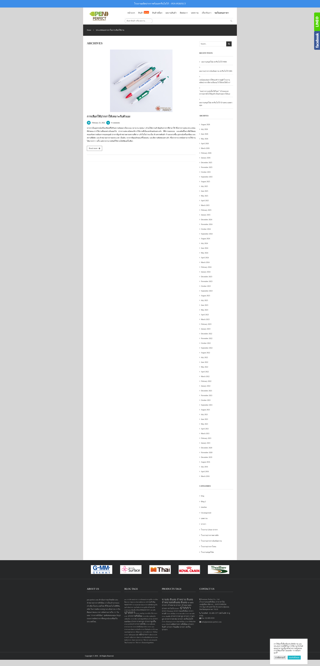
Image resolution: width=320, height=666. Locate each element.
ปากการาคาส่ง (171, 619)
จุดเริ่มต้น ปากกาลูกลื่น (140, 607)
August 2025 (205, 182)
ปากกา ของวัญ (140, 613)
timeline (204, 507)
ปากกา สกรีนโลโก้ (185, 619)
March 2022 (205, 376)
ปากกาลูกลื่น (150, 621)
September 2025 (206, 177)
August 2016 (205, 462)
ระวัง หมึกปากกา (147, 632)
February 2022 (206, 381)
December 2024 (206, 220)
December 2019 (206, 457)
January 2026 (205, 158)
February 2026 (206, 153)
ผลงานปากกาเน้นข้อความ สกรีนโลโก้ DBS (215, 71)
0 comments (115, 123)
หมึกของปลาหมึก (133, 634)
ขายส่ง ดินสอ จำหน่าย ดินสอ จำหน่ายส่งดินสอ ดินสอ (177, 601)
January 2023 (205, 329)
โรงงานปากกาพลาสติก (210, 535)
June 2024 (204, 248)
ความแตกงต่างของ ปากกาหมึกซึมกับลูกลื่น (145, 604)
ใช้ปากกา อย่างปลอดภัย (150, 640)
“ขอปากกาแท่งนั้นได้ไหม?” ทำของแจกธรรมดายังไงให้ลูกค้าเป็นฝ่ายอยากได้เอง (214, 92)
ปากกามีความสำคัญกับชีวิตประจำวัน (141, 619)
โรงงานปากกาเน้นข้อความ (211, 541)
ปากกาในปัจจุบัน (146, 629)
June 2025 (204, 191)
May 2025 (204, 196)
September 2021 (206, 405)
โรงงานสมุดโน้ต (207, 552)
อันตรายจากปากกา (137, 640)
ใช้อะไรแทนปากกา (129, 642)
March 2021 (205, 433)
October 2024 (206, 229)
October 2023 (206, 286)
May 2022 (204, 367)
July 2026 (204, 129)
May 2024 (204, 253)
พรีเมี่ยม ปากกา (187, 624)
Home (89, 30)
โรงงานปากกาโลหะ (208, 547)
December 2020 (206, 448)
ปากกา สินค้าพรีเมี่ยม (178, 621)
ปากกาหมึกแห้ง (150, 624)
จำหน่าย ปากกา (175, 605)
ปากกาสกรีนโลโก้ (129, 624)
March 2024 (205, 262)
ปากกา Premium (167, 611)
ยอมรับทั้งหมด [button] (294, 657)
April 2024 (205, 258)
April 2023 (205, 315)
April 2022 (205, 372)
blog (202, 496)
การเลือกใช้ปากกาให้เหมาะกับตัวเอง (108, 116)
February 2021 (206, 438)
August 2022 (205, 353)
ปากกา (203, 524)
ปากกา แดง (151, 626)
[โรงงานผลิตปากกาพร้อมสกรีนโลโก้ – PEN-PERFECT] (104, 16)
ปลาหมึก (153, 610)
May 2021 (204, 424)
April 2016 (205, 471)
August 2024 (205, 239)
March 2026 (205, 148)
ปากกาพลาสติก (180, 613)
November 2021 (206, 395)
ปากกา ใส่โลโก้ (166, 624)
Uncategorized (206, 513)
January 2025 (205, 215)
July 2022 (204, 357)
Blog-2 (203, 502)
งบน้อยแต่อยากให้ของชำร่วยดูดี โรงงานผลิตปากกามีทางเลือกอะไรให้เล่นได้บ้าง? (214, 81)
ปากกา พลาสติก (190, 613)
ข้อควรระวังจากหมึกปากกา (138, 602)
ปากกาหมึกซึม (140, 624)
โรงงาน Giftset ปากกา (209, 530)
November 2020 (206, 452)
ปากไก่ (153, 629)
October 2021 (206, 400)
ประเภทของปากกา (143, 610)
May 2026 (204, 139)
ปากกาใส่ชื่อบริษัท (190, 621)
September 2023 (206, 291)
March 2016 (205, 476)
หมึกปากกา (144, 634)
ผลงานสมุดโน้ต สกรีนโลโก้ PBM (214, 62)
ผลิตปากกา (176, 624)
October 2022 (206, 343)
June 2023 (204, 305)
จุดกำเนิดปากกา (129, 607)
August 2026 (205, 124)
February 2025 (206, 210)
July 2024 (204, 243)
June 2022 (204, 362)
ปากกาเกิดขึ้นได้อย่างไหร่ (140, 626)
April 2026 (205, 143)
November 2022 (206, 338)
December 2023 (206, 277)
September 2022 (206, 348)
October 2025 (206, 172)
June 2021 (204, 419)
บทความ (204, 518)
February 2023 (206, 324)
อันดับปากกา (128, 640)
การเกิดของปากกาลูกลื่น (145, 599)
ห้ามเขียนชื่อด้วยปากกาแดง (150, 637)
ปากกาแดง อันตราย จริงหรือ (132, 629)
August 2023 (205, 296)
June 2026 (204, 134)
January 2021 (205, 443)
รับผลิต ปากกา (179, 627)
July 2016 (204, 467)
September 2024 (206, 234)
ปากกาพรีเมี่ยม (135, 616)
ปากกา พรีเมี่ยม (171, 613)
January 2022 (205, 386)
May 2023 (204, 310)
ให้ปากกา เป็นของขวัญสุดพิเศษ (145, 642)
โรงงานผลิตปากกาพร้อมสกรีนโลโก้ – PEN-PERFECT (160, 3)
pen (125, 599)
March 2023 (205, 319)
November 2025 (206, 167)
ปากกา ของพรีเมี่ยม (181, 611)
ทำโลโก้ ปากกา (173, 608)
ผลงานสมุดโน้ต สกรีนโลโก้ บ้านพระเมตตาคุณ (215, 104)
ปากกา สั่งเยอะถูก (167, 621)
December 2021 (206, 391)
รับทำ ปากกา (167, 627)
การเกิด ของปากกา (132, 599)
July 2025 (204, 186)
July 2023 (204, 300)
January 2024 (205, 272)
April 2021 (205, 429)
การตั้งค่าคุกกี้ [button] (280, 657)
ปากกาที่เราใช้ (149, 613)
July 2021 (204, 414)
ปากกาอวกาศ (128, 626)
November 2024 (206, 224)
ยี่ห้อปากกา (139, 632)
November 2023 (206, 281)
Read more (93, 148)
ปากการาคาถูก (137, 621)
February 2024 (206, 267)
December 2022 (206, 334)
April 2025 (205, 201)
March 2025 (205, 205)
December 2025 (206, 162)
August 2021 (205, 410)
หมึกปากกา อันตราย (136, 637)
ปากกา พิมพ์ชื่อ (166, 616)
